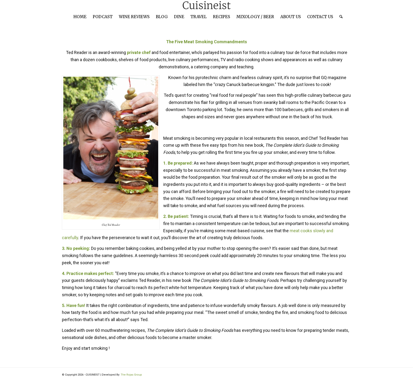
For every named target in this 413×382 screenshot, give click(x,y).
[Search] (339, 17)
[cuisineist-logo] (206, 5)
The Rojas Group (131, 374)
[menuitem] (80, 17)
